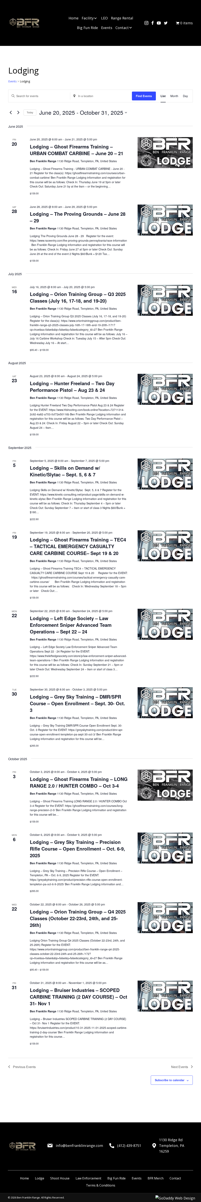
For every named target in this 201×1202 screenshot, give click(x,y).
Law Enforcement (88, 1178)
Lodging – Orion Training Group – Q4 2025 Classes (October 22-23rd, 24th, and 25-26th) (78, 918)
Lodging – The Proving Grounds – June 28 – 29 (77, 217)
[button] (95, 18)
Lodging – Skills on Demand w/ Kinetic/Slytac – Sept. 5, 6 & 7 (65, 471)
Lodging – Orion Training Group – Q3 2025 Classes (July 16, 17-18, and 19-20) (78, 297)
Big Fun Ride (116, 1178)
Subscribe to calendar (169, 1080)
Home (24, 1178)
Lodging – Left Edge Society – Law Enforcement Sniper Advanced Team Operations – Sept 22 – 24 (70, 625)
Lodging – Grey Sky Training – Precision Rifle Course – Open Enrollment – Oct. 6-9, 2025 (77, 849)
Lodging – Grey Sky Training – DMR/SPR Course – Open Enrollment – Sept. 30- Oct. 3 (77, 703)
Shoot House (59, 1178)
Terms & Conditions (100, 1185)
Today (30, 112)
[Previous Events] (10, 112)
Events (12, 81)
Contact (175, 1178)
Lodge (39, 1178)
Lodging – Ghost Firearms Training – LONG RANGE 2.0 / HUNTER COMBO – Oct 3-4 (79, 782)
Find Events (144, 96)
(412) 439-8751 (129, 1145)
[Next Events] (18, 112)
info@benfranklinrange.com (79, 1145)
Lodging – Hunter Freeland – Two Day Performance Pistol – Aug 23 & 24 (72, 386)
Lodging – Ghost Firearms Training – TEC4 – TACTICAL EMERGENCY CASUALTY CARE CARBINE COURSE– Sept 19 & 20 (78, 546)
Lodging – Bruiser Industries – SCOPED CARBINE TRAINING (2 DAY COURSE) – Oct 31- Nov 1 (78, 997)
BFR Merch (156, 1178)
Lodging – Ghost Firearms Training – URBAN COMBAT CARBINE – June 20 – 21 (76, 150)
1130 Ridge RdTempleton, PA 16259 (171, 1145)
